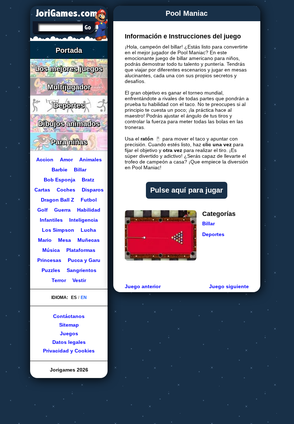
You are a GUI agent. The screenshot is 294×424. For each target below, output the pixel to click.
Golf (42, 210)
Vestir (79, 280)
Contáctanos (69, 316)
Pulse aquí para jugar (186, 190)
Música (51, 250)
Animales (90, 159)
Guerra (62, 210)
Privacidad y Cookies (69, 351)
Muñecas (88, 240)
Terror (59, 280)
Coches (65, 190)
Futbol (89, 200)
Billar (208, 223)
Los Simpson (58, 230)
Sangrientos (81, 270)
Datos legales (68, 342)
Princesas (49, 260)
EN (83, 297)
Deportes (213, 234)
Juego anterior (143, 286)
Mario (45, 240)
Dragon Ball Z (57, 200)
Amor (66, 159)
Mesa (64, 240)
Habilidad (88, 210)
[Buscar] (88, 27)
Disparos (92, 190)
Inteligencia (83, 220)
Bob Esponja (59, 180)
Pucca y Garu (84, 260)
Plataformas (80, 250)
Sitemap (69, 325)
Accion (44, 159)
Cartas (42, 190)
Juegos (69, 333)
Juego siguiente (229, 286)
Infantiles (51, 220)
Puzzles (50, 270)
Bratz (87, 180)
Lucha (88, 230)
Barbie (59, 169)
